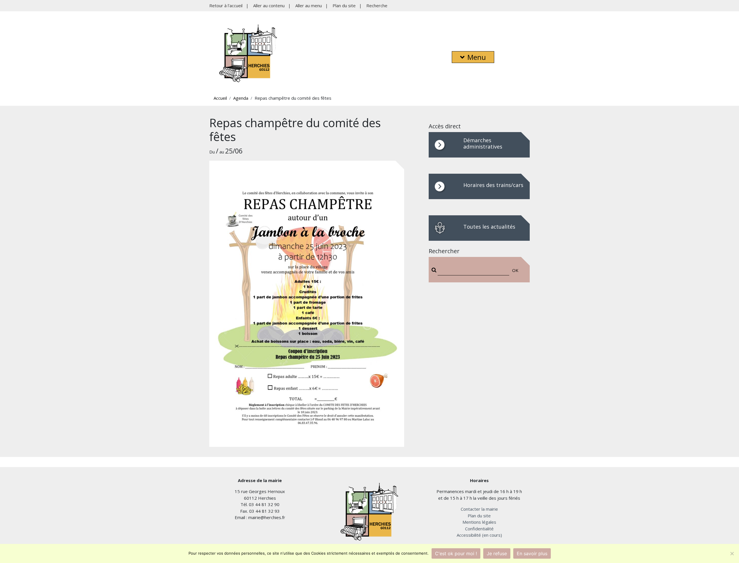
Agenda (240, 98)
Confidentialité (479, 528)
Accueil (220, 98)
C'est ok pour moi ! (456, 553)
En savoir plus (532, 553)
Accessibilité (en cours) (479, 535)
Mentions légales (479, 522)
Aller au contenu (269, 5)
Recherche (376, 5)
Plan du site (344, 5)
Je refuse (497, 553)
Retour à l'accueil (225, 5)
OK (515, 270)
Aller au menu (308, 5)
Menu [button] (476, 57)
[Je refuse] (732, 553)
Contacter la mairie (479, 509)
